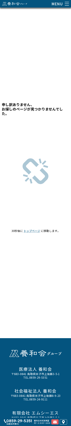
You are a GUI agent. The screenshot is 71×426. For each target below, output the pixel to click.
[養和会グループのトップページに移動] (14, 4)
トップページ (32, 230)
